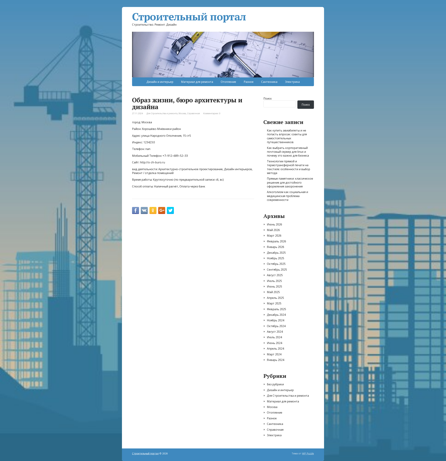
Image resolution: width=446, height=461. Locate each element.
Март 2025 (274, 303)
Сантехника (269, 82)
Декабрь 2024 (276, 315)
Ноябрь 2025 (275, 258)
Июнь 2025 (274, 286)
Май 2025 (273, 292)
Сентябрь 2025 (277, 269)
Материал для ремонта (197, 82)
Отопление (228, 82)
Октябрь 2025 (276, 264)
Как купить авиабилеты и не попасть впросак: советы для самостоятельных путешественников (287, 136)
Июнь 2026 (274, 224)
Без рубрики (275, 384)
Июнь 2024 (274, 343)
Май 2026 (273, 230)
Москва (182, 113)
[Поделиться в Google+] (161, 210)
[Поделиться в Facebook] (135, 210)
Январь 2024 (275, 360)
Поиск (267, 98)
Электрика (292, 82)
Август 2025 (275, 275)
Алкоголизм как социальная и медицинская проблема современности (287, 196)
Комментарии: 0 (211, 113)
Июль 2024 (274, 337)
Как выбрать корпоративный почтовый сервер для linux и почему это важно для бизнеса (288, 152)
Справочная (193, 113)
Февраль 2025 (276, 309)
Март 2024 (274, 354)
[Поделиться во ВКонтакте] (144, 210)
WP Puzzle (308, 453)
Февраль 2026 (276, 241)
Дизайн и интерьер (160, 82)
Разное (248, 82)
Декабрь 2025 (276, 253)
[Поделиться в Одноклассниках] (152, 210)
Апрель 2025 (275, 298)
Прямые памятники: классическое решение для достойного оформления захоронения (290, 182)
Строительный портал (189, 16)
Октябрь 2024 (276, 326)
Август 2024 (275, 332)
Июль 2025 (274, 281)
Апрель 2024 (275, 348)
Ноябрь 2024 (275, 320)
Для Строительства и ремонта (162, 113)
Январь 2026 (275, 247)
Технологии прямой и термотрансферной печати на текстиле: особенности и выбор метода (288, 167)
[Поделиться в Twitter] (170, 210)
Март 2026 (274, 235)
